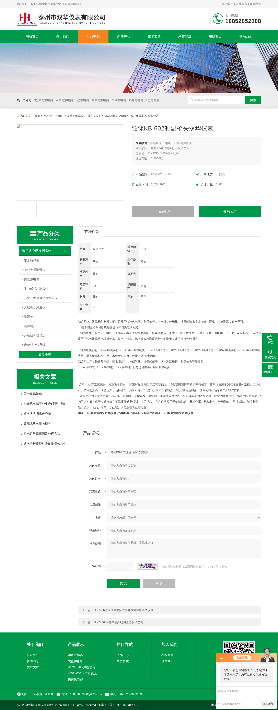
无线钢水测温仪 (34, 307)
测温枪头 (92, 115)
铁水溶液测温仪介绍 (37, 413)
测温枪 (28, 316)
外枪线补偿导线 (34, 335)
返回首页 (227, 3)
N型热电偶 (75, 661)
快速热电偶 (31, 279)
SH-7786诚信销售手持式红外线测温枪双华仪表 (123, 610)
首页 (37, 115)
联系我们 (255, 3)
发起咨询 (268, 703)
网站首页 (32, 36)
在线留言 (241, 3)
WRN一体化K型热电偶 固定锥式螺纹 (84, 667)
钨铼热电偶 (75, 679)
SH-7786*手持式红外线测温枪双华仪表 (118, 622)
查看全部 (44, 354)
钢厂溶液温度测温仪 (71, 115)
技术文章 (154, 36)
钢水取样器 (31, 260)
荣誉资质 (184, 36)
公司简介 (33, 655)
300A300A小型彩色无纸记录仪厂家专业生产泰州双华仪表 (84, 673)
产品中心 (93, 36)
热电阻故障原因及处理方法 (42, 433)
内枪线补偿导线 (34, 344)
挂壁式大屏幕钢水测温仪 (41, 298)
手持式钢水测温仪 (36, 288)
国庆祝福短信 (33, 394)
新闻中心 (123, 36)
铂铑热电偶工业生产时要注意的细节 (47, 403)
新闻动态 (33, 661)
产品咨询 (162, 211)
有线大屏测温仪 (34, 270)
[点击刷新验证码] (147, 566)
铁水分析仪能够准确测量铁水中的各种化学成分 (47, 443)
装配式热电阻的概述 (37, 423)
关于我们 (62, 36)
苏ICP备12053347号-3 (124, 705)
